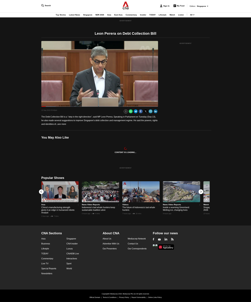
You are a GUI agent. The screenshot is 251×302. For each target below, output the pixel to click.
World (69, 268)
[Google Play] (154, 246)
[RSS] (172, 239)
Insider (143, 15)
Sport (68, 263)
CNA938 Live (72, 253)
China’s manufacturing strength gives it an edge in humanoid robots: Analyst (58, 210)
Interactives (71, 258)
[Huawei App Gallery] (166, 247)
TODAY (152, 15)
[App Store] (156, 246)
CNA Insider (72, 244)
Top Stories (61, 15)
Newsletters (46, 273)
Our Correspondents (137, 249)
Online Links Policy (155, 297)
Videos (125, 205)
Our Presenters (110, 249)
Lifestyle (162, 15)
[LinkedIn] (156, 111)
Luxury (69, 249)
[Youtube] (159, 239)
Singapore (87, 15)
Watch (172, 15)
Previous (41, 191)
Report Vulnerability (139, 297)
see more (62, 124)
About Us (107, 239)
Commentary (131, 15)
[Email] (151, 111)
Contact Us (133, 244)
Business (45, 244)
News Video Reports (91, 205)
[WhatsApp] (131, 111)
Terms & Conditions (110, 297)
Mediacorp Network (137, 239)
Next (201, 191)
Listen (181, 15)
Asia (109, 15)
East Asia (118, 15)
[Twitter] (146, 111)
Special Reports (48, 268)
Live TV (45, 263)
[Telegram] (136, 111)
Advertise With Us (111, 244)
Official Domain (94, 297)
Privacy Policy (124, 297)
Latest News (74, 15)
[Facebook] (141, 111)
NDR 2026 (99, 15)
